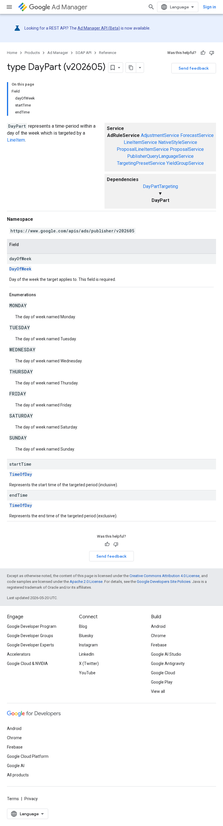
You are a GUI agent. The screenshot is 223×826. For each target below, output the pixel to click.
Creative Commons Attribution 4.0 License (164, 576)
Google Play (161, 682)
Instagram (88, 645)
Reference (107, 52)
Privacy (31, 798)
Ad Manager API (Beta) (99, 28)
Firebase (159, 645)
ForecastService (197, 135)
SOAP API (83, 52)
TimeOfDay (20, 474)
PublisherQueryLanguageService (160, 156)
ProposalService (187, 149)
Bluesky (86, 635)
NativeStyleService (177, 142)
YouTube (87, 672)
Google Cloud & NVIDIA (27, 663)
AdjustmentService (160, 135)
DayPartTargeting (160, 186)
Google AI (15, 765)
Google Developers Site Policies (163, 581)
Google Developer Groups (30, 635)
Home (12, 52)
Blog (83, 626)
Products (32, 52)
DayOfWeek (20, 269)
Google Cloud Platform (27, 756)
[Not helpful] (211, 52)
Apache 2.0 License (86, 581)
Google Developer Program (31, 626)
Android (158, 626)
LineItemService (140, 142)
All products (18, 775)
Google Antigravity (168, 663)
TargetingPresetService (141, 163)
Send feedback (194, 68)
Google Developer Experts (30, 645)
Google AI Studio (166, 654)
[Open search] (151, 6)
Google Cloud (163, 672)
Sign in (209, 7)
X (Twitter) (89, 663)
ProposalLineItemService (143, 149)
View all (158, 691)
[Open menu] (9, 7)
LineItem (16, 140)
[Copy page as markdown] (131, 68)
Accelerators (18, 654)
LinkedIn (86, 654)
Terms (13, 798)
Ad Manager (69, 7)
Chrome (158, 635)
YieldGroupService (185, 163)
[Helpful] (203, 52)
